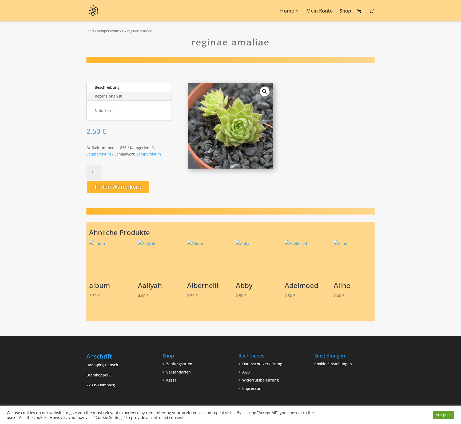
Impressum (252, 388)
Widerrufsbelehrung (260, 380)
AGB (246, 372)
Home (287, 11)
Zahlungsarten (179, 363)
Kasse (171, 380)
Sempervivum (108, 30)
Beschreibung (107, 87)
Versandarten (178, 372)
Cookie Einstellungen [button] (333, 363)
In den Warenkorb (118, 186)
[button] (264, 91)
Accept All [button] (443, 414)
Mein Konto (319, 11)
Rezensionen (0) (109, 96)
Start (90, 30)
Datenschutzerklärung (262, 363)
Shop (345, 11)
